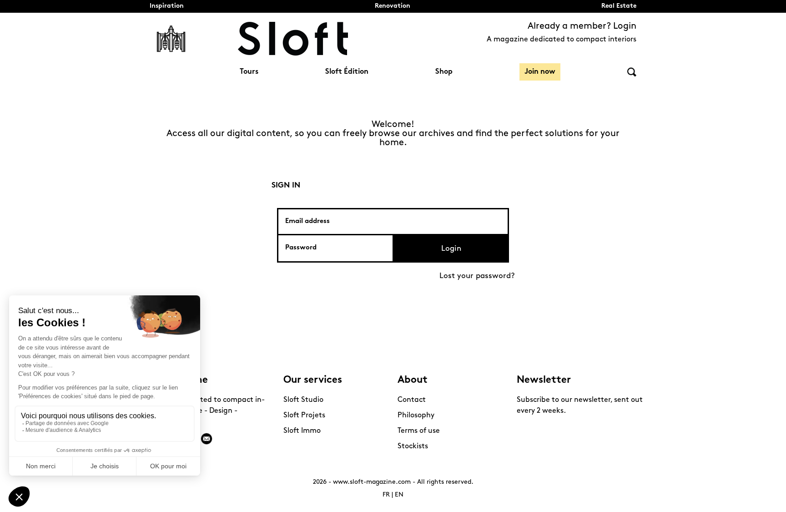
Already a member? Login (582, 26)
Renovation (392, 6)
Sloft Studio (303, 400)
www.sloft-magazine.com (372, 482)
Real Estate (618, 6)
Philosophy (416, 415)
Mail (206, 439)
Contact (412, 400)
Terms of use (419, 431)
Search (631, 72)
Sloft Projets (304, 415)
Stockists (413, 446)
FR (386, 495)
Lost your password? (477, 276)
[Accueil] (293, 39)
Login (451, 249)
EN (399, 495)
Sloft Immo (302, 431)
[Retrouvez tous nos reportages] (171, 39)
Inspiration (167, 6)
